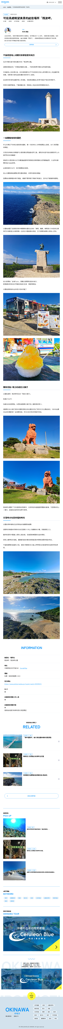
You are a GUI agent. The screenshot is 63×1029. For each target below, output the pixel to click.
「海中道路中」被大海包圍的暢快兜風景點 (37, 737)
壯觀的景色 (47, 898)
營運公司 (16, 1016)
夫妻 (43, 1005)
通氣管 (12, 901)
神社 (56, 1018)
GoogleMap (23, 668)
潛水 (43, 1008)
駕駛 (43, 1012)
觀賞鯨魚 (12, 898)
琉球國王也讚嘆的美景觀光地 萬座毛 (35, 775)
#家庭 (10, 21)
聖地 (54, 1012)
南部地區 (55, 898)
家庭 (32, 898)
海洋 (6, 898)
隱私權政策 (8, 1016)
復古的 (25, 898)
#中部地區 (16, 21)
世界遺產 (36, 1005)
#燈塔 (23, 21)
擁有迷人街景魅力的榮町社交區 (33, 756)
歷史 (49, 1012)
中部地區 (54, 1015)
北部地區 (38, 898)
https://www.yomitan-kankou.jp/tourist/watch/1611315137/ (23, 684)
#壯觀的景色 (30, 21)
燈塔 (6, 901)
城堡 (19, 898)
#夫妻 (4, 21)
